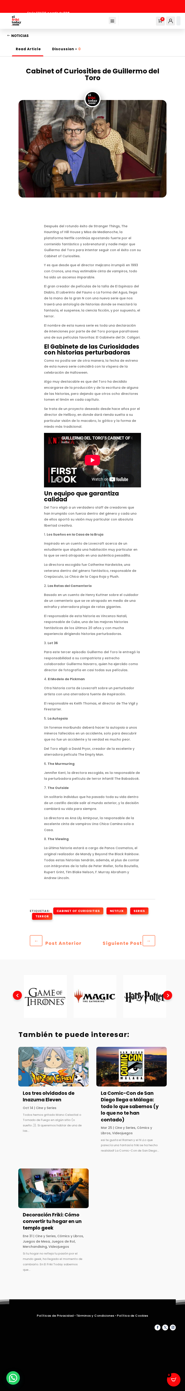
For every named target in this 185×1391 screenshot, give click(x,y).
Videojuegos (59, 1246)
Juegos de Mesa (36, 1241)
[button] (13, 1378)
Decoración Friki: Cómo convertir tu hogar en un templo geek (52, 1221)
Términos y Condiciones (95, 1316)
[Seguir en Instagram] (173, 1327)
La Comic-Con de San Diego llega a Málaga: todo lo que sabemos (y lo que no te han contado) (130, 1106)
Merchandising (35, 1246)
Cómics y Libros (70, 1236)
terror (42, 916)
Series (139, 911)
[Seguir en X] (165, 1327)
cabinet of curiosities (78, 911)
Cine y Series (46, 1108)
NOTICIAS (20, 35)
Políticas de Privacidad (55, 1316)
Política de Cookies (132, 1316)
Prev (17, 995)
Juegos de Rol (63, 1241)
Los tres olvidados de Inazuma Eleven (48, 1096)
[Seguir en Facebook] (157, 1327)
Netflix (117, 911)
